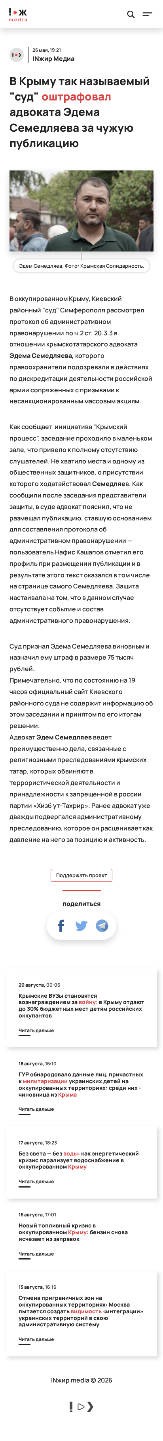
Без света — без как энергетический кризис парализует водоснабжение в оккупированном (79, 1160)
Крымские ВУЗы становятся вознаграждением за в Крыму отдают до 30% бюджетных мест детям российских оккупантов (81, 1005)
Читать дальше (36, 1030)
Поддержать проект (81, 875)
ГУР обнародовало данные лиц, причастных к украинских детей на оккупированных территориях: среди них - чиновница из (81, 1084)
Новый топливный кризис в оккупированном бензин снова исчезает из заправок (73, 1232)
